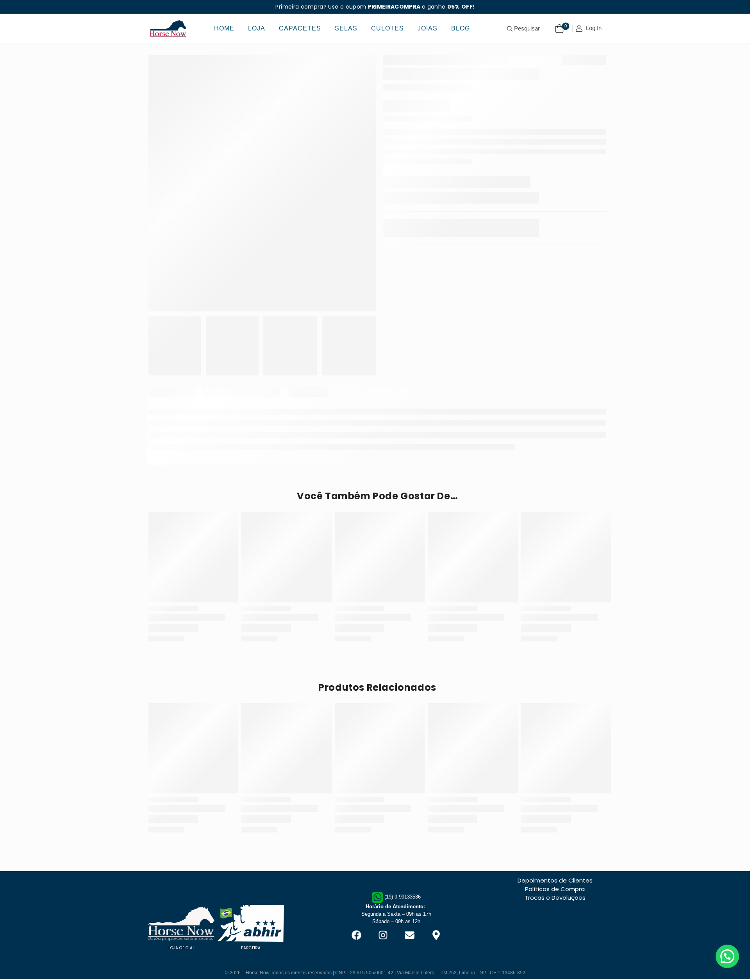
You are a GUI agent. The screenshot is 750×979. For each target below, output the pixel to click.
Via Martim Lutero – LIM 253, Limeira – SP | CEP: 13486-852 (461, 953)
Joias (428, 28)
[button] (727, 956)
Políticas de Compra (555, 895)
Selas (346, 28)
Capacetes (300, 28)
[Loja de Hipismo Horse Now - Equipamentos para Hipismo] (168, 28)
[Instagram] (383, 925)
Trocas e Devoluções (555, 904)
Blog (460, 28)
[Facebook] (356, 925)
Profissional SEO (375, 966)
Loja (256, 28)
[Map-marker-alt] (436, 925)
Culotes (387, 28)
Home (224, 28)
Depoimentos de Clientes (555, 887)
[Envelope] (409, 925)
